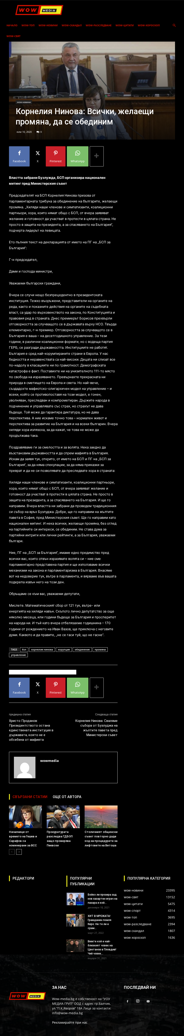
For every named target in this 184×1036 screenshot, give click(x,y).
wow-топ (28, 25)
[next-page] (19, 852)
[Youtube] (148, 1001)
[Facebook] (127, 1001)
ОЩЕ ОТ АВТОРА (67, 797)
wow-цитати (125, 25)
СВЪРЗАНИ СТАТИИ (30, 797)
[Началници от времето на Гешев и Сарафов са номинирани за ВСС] (25, 816)
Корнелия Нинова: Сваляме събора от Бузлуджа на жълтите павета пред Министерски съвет (96, 728)
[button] (174, 25)
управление (18, 655)
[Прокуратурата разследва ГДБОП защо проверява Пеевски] (63, 816)
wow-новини (48, 25)
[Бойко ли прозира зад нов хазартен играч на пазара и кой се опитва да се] (75, 899)
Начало (12, 25)
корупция (64, 649)
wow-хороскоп (149, 25)
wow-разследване (99, 25)
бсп (24, 649)
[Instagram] (137, 1001)
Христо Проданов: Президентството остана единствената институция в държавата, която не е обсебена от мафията (31, 730)
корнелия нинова (42, 649)
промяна (100, 649)
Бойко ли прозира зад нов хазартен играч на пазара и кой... (102, 898)
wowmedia (49, 760)
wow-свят (13, 36)
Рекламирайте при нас (70, 1022)
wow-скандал (72, 25)
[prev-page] (12, 852)
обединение (82, 649)
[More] (97, 156)
